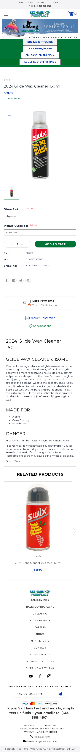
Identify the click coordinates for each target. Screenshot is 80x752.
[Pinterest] (28, 280)
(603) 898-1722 (44, 6)
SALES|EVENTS (40, 600)
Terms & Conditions (40, 661)
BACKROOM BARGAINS (40, 606)
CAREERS (40, 627)
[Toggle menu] (11, 14)
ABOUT (40, 634)
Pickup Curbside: (21, 225)
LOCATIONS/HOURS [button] (40, 48)
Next (74, 531)
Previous (2, 531)
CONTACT (40, 647)
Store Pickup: (18, 209)
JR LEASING (40, 613)
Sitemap (71, 749)
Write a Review (14, 98)
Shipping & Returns (40, 668)
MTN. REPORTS (40, 640)
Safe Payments (43, 300)
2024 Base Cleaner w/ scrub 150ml (38, 563)
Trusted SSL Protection (44, 305)
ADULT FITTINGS (40, 620)
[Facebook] (6, 280)
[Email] (14, 280)
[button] (40, 55)
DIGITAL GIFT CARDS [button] (40, 42)
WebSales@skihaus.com (41, 741)
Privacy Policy (40, 654)
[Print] (21, 280)
